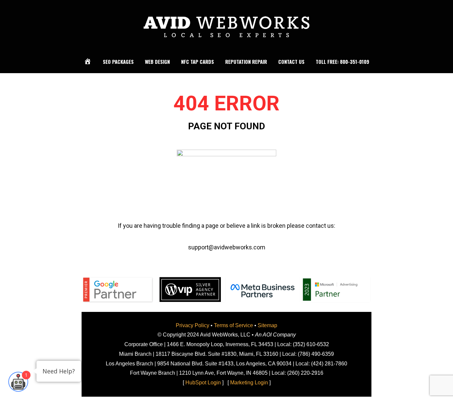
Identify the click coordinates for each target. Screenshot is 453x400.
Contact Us (291, 61)
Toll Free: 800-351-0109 (342, 61)
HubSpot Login (203, 382)
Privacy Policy (192, 325)
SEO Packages (118, 61)
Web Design (157, 61)
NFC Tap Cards (197, 61)
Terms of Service (233, 325)
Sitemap (267, 325)
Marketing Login (249, 382)
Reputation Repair (246, 61)
